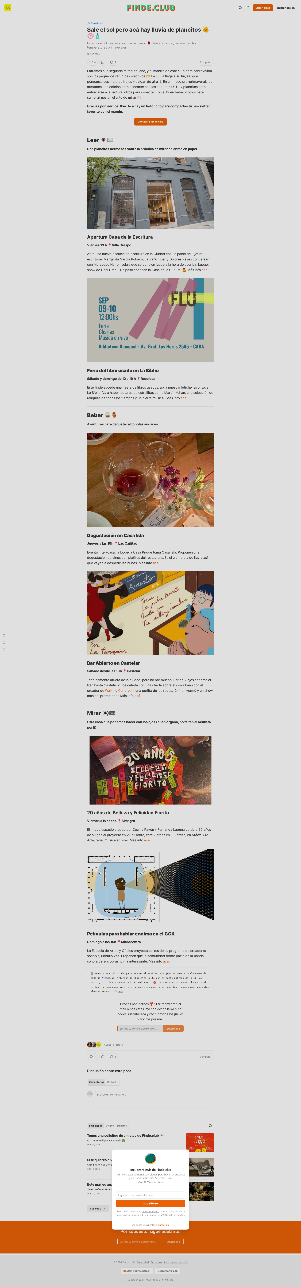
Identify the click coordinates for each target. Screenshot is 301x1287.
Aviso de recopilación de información (138, 1214)
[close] (184, 1154)
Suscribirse (150, 1203)
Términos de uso (150, 1211)
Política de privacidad (173, 1214)
